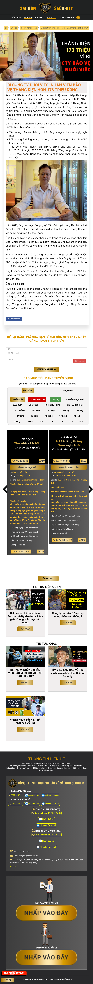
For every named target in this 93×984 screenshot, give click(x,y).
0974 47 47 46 (16, 804)
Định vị (13, 866)
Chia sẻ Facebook (14, 319)
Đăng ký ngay (48, 578)
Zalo (42, 461)
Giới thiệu (16, 17)
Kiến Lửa (66, 979)
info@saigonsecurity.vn (28, 856)
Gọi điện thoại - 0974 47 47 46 (47, 813)
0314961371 (28, 852)
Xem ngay (25, 629)
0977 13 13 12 (21, 461)
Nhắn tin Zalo (48, 819)
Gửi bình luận (79, 361)
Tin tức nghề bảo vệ (29, 28)
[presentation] (5, 489)
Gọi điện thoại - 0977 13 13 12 (47, 835)
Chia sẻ (38, 17)
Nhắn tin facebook (52, 795)
